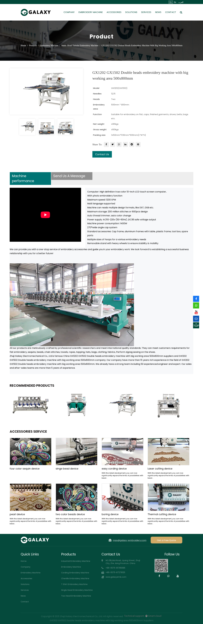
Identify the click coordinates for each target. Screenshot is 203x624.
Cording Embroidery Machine (75, 572)
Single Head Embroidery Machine (77, 590)
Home (23, 45)
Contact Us (102, 154)
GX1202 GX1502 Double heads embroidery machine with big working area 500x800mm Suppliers (101, 620)
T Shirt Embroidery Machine (74, 584)
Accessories (114, 12)
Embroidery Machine (90, 12)
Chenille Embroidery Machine (75, 578)
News (158, 12)
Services (146, 12)
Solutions (131, 12)
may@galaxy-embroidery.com (129, 540)
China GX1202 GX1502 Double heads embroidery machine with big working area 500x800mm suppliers (118, 356)
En (171, 2)
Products (33, 45)
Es (175, 2)
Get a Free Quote (166, 540)
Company (69, 12)
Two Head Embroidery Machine (76, 595)
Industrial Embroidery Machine (75, 561)
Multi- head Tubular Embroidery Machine (79, 45)
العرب (180, 2)
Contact (170, 12)
